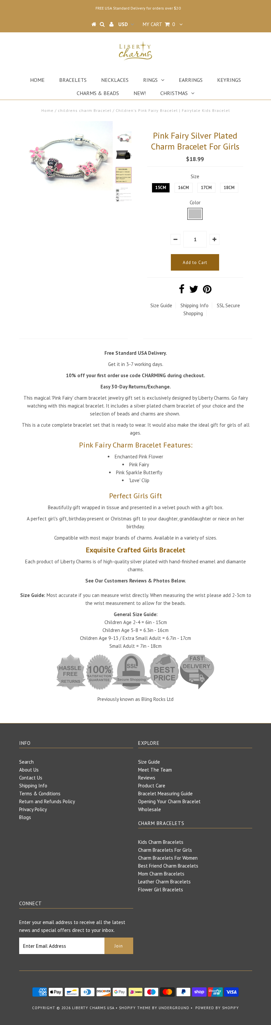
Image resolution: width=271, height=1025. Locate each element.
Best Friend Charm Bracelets (168, 866)
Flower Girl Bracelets (160, 889)
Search (26, 762)
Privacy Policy (33, 809)
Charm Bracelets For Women (168, 858)
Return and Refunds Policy (47, 801)
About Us (29, 770)
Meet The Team (155, 770)
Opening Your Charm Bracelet (169, 801)
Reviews (146, 778)
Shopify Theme (135, 1008)
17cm (206, 187)
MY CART (159, 24)
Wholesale (149, 809)
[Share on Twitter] (193, 291)
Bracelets (73, 80)
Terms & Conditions (39, 793)
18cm (229, 187)
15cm (160, 187)
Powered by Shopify (217, 1008)
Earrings (191, 80)
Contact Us (30, 778)
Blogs (25, 817)
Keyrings (229, 80)
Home (37, 80)
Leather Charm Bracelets (164, 881)
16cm (183, 187)
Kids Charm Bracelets (160, 842)
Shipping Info (194, 305)
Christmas (174, 93)
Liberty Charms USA (93, 1008)
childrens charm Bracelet (84, 110)
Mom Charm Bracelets (161, 874)
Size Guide (161, 305)
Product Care (151, 785)
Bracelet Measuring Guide (165, 793)
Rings (150, 80)
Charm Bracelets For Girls (165, 850)
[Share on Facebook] (181, 291)
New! (140, 93)
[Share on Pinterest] (207, 291)
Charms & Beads (98, 93)
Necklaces (115, 80)
